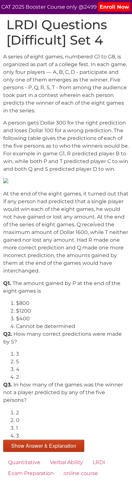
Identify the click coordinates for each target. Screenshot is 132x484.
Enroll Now (114, 7)
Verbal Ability (66, 462)
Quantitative (24, 462)
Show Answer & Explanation (43, 445)
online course (80, 473)
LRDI (99, 462)
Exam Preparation (31, 473)
